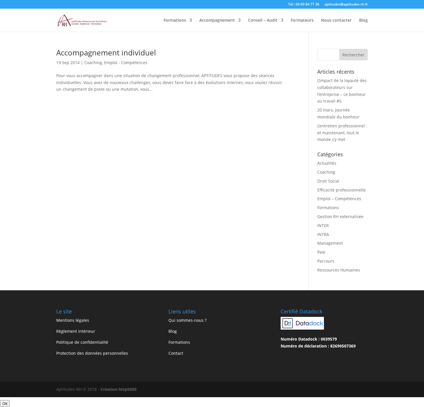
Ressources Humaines (338, 270)
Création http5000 (118, 389)
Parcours (325, 261)
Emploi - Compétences (125, 62)
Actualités (326, 163)
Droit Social (328, 181)
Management (330, 243)
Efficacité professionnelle (341, 190)
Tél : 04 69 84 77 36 (303, 5)
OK (4, 403)
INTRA (323, 234)
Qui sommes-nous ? (187, 320)
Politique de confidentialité (82, 342)
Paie (321, 252)
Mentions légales (72, 320)
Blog (363, 20)
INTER (323, 225)
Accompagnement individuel (106, 52)
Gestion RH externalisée (340, 216)
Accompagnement (217, 20)
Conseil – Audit (262, 20)
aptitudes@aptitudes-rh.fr (346, 5)
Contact (175, 353)
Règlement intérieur (75, 331)
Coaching (93, 62)
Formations (175, 20)
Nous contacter (336, 20)
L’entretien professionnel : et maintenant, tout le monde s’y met (342, 132)
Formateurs (302, 20)
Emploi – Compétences (339, 198)
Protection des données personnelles (92, 353)
